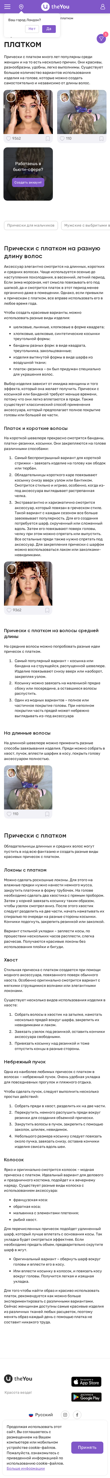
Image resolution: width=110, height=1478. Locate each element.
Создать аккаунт (28, 182)
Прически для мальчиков (31, 225)
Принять (87, 1447)
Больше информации (26, 1468)
